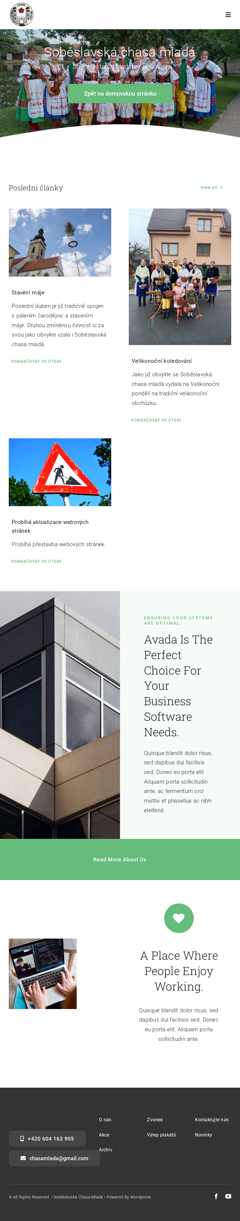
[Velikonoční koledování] (180, 276)
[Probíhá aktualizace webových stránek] (60, 472)
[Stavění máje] (60, 242)
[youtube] (228, 1196)
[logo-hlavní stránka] (21, 5)
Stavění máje (28, 292)
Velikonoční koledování (162, 361)
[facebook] (216, 1196)
